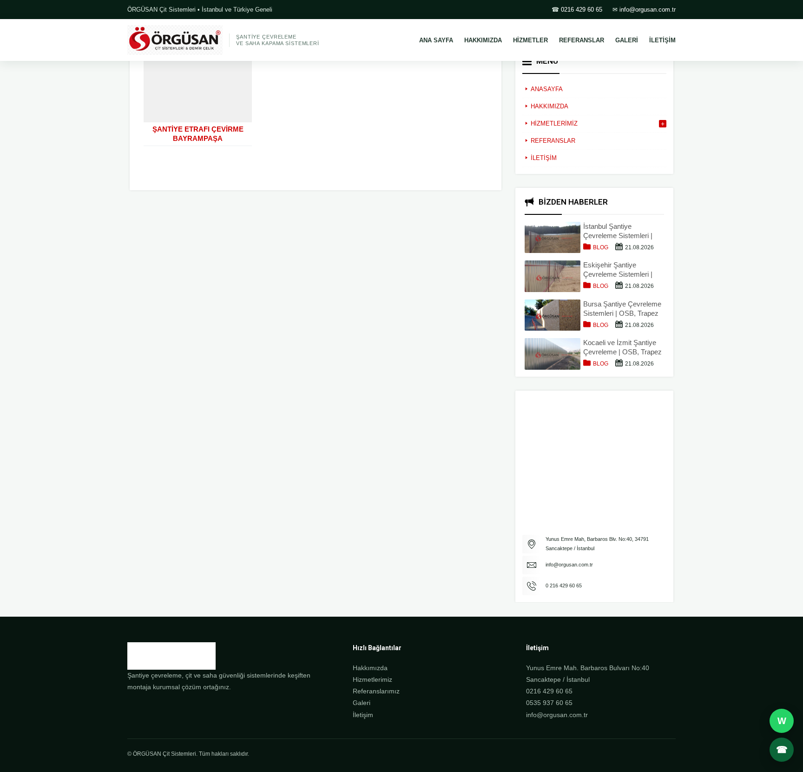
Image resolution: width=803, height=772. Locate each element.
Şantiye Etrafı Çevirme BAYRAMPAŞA (198, 133)
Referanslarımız (376, 691)
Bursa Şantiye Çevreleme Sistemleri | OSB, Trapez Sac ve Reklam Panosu (622, 309)
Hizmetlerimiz (372, 679)
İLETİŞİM (662, 40)
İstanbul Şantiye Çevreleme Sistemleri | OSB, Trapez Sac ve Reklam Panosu (617, 231)
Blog (600, 247)
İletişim (363, 715)
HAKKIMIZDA (483, 40)
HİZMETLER (530, 40)
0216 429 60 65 (581, 9)
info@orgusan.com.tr (647, 9)
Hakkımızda (370, 668)
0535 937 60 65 (549, 702)
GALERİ (626, 40)
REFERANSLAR (581, 40)
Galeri (361, 702)
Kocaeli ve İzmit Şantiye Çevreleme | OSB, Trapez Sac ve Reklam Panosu (622, 348)
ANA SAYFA (436, 40)
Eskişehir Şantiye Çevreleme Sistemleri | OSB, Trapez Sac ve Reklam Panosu (617, 270)
